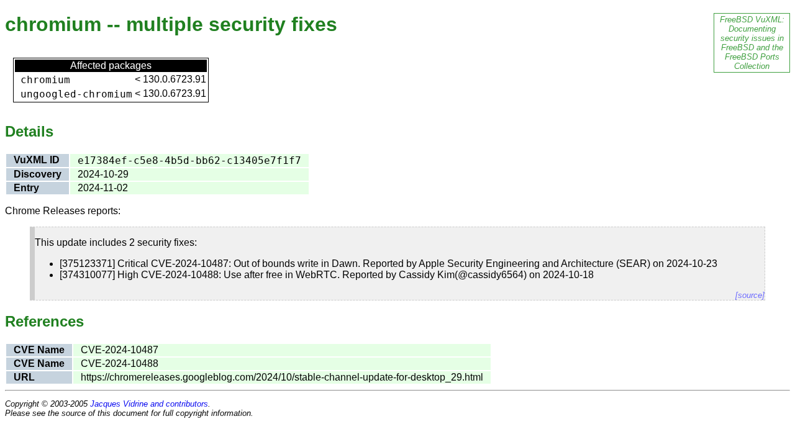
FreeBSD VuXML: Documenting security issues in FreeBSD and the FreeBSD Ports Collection (752, 43)
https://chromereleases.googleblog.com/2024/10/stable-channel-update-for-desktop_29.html (282, 377)
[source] (750, 295)
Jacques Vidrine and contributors (149, 404)
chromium (45, 80)
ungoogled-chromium (76, 94)
